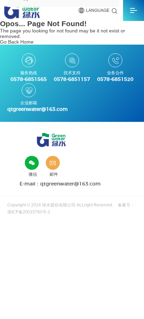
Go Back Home (17, 42)
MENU (133, 10)
